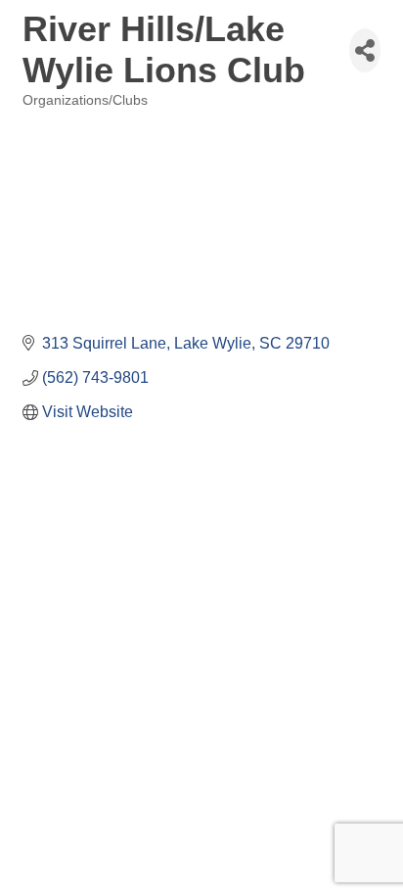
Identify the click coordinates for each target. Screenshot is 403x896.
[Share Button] (365, 50)
